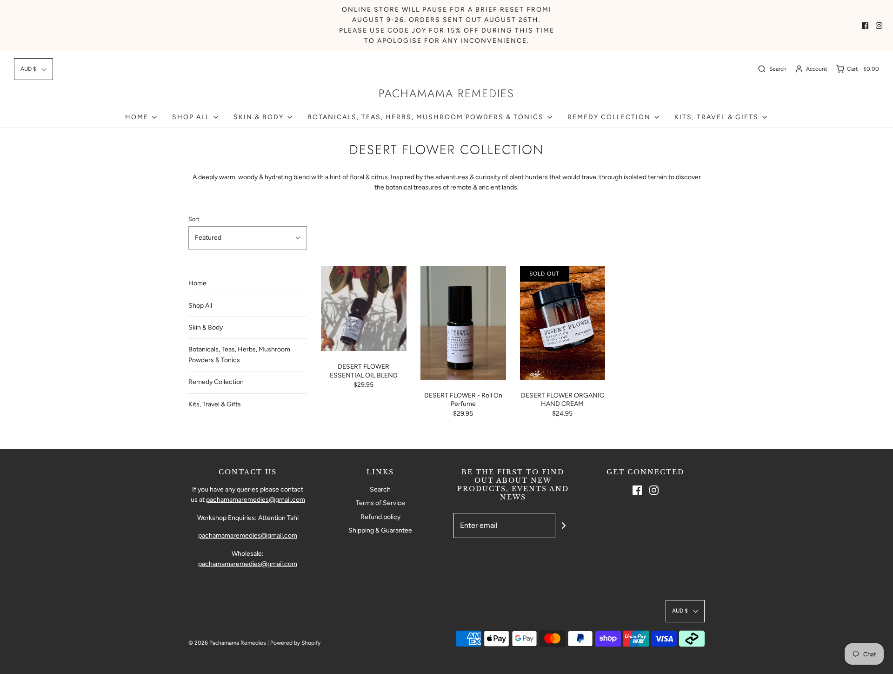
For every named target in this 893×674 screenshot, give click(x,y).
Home (197, 283)
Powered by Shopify (295, 643)
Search (380, 489)
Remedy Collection (216, 382)
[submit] (563, 525)
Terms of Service (380, 503)
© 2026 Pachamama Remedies (227, 643)
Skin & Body (205, 327)
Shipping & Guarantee (380, 530)
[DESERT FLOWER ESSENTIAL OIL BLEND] (364, 308)
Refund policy (380, 517)
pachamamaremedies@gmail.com (255, 500)
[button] (33, 69)
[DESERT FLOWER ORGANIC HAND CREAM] (563, 323)
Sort (194, 219)
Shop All (200, 306)
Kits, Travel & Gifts (214, 404)
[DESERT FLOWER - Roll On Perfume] (463, 323)
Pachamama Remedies (446, 94)
